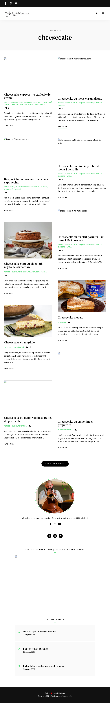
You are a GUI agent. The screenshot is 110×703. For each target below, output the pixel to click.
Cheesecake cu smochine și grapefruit (75, 423)
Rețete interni (32, 105)
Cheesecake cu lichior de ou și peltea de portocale (28, 419)
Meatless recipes (32, 102)
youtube (16, 3)
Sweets (8, 189)
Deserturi (9, 187)
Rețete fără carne (14, 105)
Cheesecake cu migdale (19, 342)
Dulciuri (20, 187)
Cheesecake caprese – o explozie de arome (27, 96)
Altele (7, 272)
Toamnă (17, 189)
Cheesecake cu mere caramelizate (80, 98)
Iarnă (24, 426)
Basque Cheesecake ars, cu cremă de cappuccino (28, 180)
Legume (18, 102)
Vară (42, 105)
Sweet (44, 187)
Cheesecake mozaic (70, 317)
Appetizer (9, 102)
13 (29, 347)
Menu (103, 13)
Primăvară (47, 102)
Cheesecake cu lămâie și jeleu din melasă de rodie (79, 167)
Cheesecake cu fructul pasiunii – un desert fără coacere (81, 238)
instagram (10, 3)
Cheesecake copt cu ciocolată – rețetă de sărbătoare (24, 265)
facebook (5, 3)
